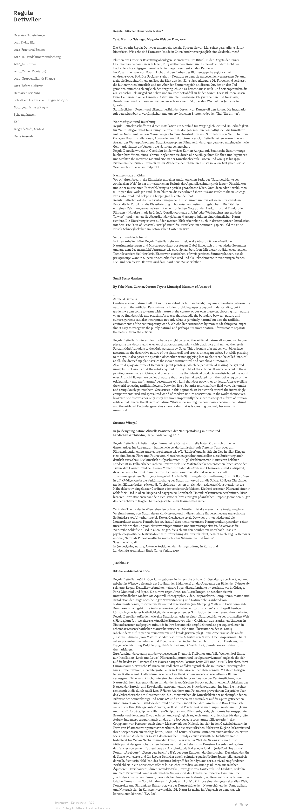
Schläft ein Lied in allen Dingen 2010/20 (41, 100)
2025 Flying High (25, 42)
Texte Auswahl (24, 136)
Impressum (61, 803)
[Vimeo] (246, 805)
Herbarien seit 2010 (27, 93)
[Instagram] (241, 805)
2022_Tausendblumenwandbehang (37, 57)
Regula (23, 12)
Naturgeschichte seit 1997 (31, 107)
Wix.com (105, 808)
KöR (17, 122)
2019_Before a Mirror (28, 85)
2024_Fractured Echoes (29, 49)
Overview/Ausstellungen (30, 35)
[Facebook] (236, 805)
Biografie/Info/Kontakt (29, 129)
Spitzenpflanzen (24, 114)
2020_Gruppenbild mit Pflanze (34, 78)
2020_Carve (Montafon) (30, 71)
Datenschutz (78, 803)
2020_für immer (25, 64)
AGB (91, 803)
